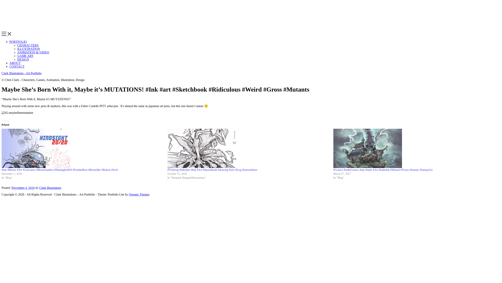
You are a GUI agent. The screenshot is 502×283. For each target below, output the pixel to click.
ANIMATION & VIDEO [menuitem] (33, 52)
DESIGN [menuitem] (23, 59)
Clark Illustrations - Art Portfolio (22, 73)
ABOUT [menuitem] (15, 63)
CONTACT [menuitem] (17, 66)
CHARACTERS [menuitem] (28, 45)
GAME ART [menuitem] (25, 56)
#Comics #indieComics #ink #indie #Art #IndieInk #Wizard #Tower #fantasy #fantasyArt (383, 169)
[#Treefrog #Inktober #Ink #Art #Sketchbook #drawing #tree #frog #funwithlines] (248, 148)
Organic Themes (139, 194)
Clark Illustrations (50, 187)
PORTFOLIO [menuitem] (18, 41)
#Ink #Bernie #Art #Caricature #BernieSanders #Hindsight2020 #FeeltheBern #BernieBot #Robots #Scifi (60, 169)
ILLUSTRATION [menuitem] (28, 49)
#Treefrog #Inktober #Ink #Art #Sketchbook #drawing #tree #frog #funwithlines (212, 169)
